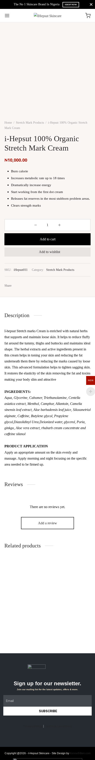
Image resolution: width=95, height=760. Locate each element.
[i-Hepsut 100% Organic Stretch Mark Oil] (25, 580)
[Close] (91, 4)
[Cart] (88, 15)
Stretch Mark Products (30, 122)
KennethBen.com (80, 753)
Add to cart (47, 239)
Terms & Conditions (58, 726)
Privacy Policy (32, 726)
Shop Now (71, 4)
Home (8, 122)
